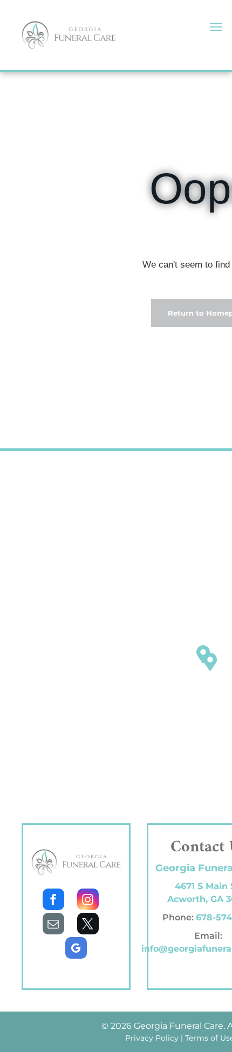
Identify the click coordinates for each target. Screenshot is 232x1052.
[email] (53, 925)
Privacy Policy (152, 1038)
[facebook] (53, 901)
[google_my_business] (76, 949)
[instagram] (88, 901)
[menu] (216, 27)
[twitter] (88, 925)
